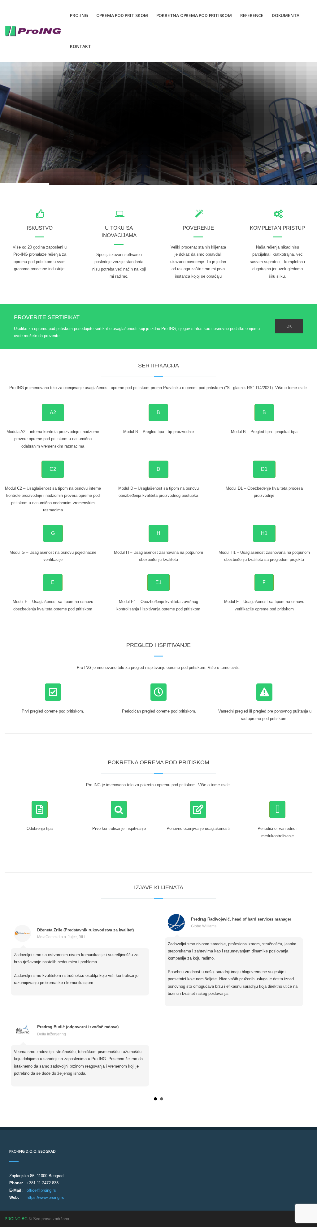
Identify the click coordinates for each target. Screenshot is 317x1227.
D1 (264, 469)
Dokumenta (285, 15)
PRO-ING (79, 15)
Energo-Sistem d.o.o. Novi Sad (63, 1019)
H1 (264, 533)
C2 (53, 469)
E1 (158, 582)
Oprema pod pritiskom (122, 15)
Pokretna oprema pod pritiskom (194, 15)
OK (289, 326)
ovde (302, 387)
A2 (53, 412)
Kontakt (80, 46)
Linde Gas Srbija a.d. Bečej (60, 940)
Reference (251, 15)
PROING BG (16, 1218)
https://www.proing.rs (45, 1197)
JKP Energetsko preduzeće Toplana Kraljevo (228, 926)
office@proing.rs (41, 1190)
